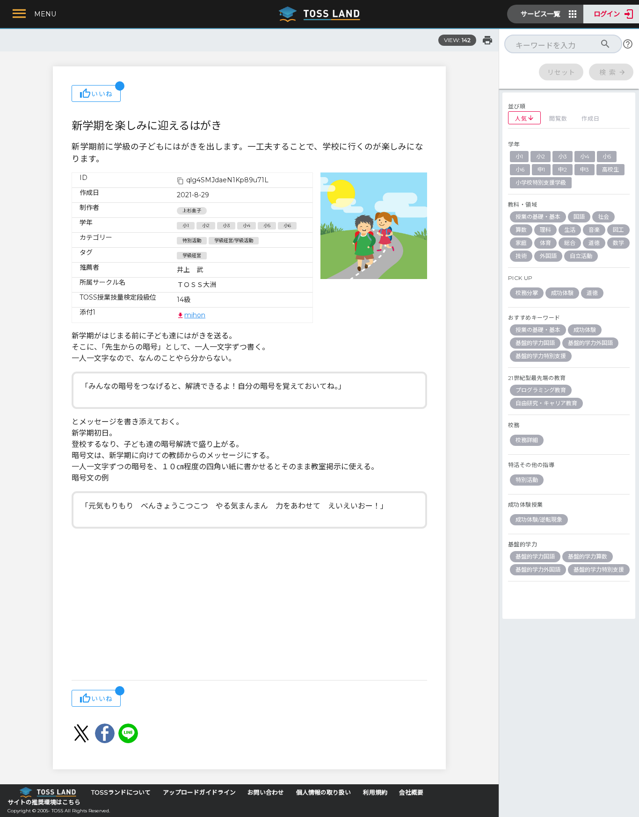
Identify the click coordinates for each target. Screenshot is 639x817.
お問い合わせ (265, 792)
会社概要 (411, 792)
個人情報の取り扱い (323, 792)
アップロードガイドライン (199, 792)
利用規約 (375, 792)
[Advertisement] (249, 605)
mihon (194, 315)
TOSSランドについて (121, 792)
